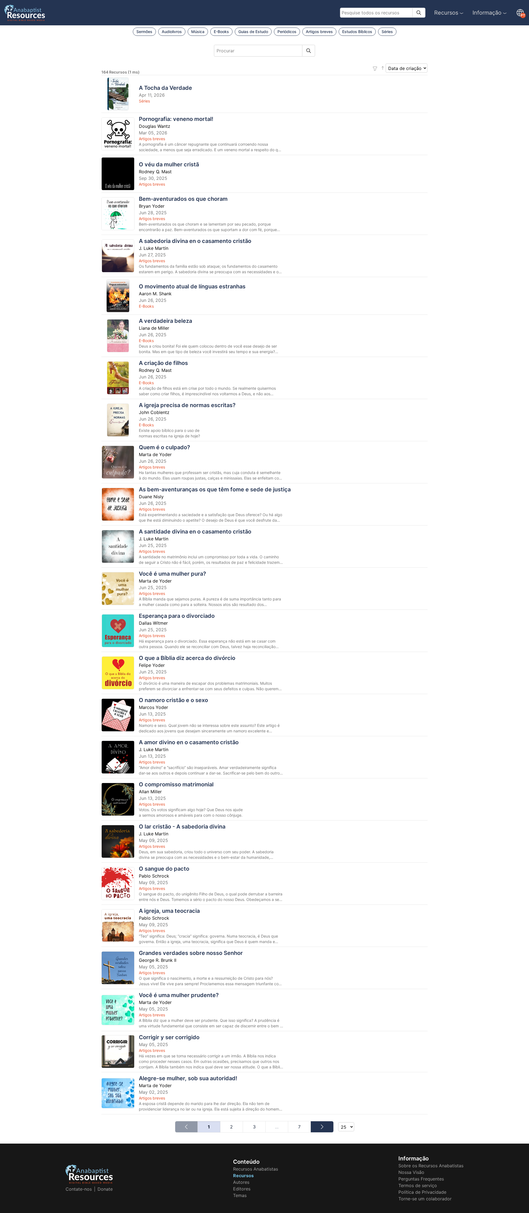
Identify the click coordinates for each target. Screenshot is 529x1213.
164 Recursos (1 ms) (120, 72)
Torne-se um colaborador (425, 1198)
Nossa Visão (411, 1172)
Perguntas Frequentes (421, 1179)
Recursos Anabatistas (255, 1169)
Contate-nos (79, 1189)
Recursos (446, 12)
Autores (241, 1182)
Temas (240, 1195)
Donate (105, 1189)
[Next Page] (322, 1126)
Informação (487, 12)
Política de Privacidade (422, 1192)
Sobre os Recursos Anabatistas (430, 1165)
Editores (241, 1189)
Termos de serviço (417, 1185)
